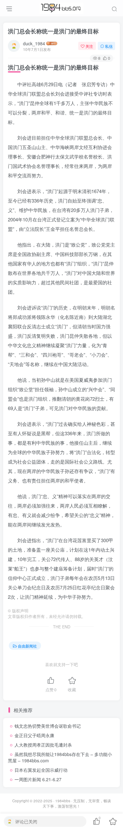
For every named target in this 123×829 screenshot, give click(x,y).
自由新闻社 (27, 645)
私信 (109, 46)
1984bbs (62, 800)
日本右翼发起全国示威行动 (41, 770)
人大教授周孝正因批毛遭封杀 (43, 745)
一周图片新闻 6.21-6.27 (38, 779)
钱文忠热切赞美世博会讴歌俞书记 (48, 726)
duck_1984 (34, 43)
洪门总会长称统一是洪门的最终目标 (53, 31)
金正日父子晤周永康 (34, 735)
